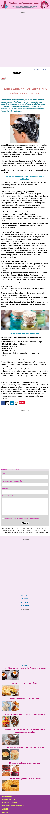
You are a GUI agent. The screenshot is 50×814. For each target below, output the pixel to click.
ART (3, 528)
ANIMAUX (22, 532)
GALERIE (25, 606)
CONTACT (25, 599)
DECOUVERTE (31, 530)
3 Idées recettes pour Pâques (25, 683)
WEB (13, 528)
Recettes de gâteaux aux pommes (25, 778)
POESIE (15, 530)
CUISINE (38, 528)
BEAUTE (46, 69)
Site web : (5, 488)
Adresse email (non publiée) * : (13, 481)
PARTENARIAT (25, 602)
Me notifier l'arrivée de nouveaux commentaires (22, 519)
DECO (28, 528)
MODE (33, 528)
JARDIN (16, 532)
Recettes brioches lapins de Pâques (25, 699)
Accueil (36, 69)
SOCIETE (8, 528)
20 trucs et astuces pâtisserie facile (25, 763)
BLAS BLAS (22, 530)
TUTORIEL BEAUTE (7, 532)
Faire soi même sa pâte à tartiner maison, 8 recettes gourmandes (25, 731)
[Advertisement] (25, 38)
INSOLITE (44, 528)
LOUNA (37, 532)
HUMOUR (4, 530)
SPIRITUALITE (44, 532)
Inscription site (8, 800)
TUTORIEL (44, 530)
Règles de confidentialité (13, 806)
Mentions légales (9, 803)
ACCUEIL (25, 595)
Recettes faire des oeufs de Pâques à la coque (25, 668)
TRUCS (10, 530)
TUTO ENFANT (30, 532)
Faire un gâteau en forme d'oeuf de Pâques (25, 714)
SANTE (24, 528)
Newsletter (7, 796)
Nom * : (4, 474)
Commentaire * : (7, 496)
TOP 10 (38, 530)
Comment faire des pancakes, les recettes (25, 747)
